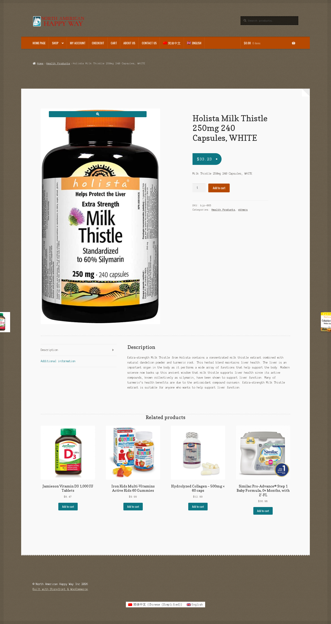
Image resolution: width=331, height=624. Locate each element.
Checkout (98, 43)
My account (78, 43)
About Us (129, 43)
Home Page (39, 43)
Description (49, 349)
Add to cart (219, 188)
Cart (114, 43)
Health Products (58, 63)
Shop (55, 43)
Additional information (58, 361)
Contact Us (149, 43)
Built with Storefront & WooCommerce (60, 589)
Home (40, 63)
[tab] (79, 350)
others (243, 209)
